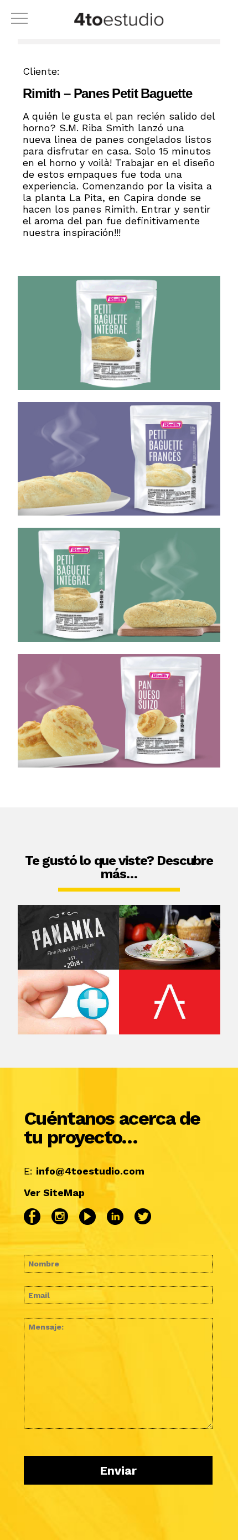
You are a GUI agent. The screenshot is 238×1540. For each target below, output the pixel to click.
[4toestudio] (119, 20)
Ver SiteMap (54, 1192)
